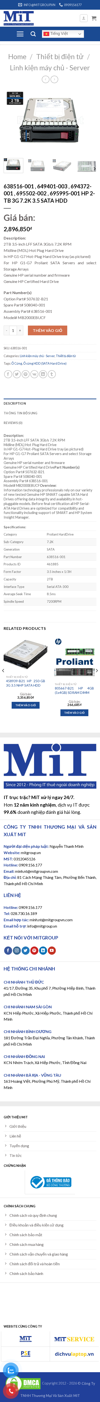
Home (17, 56)
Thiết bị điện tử (59, 56)
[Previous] (11, 121)
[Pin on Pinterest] (26, 374)
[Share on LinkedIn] (43, 374)
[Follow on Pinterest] (34, 950)
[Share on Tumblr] (52, 374)
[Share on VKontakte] (34, 374)
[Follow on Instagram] (17, 950)
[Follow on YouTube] (52, 950)
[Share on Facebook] (8, 374)
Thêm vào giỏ (47, 330)
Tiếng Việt (58, 34)
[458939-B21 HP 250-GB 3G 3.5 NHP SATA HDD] (26, 654)
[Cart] (94, 18)
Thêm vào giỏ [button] (25, 705)
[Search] (33, 33)
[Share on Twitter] (17, 374)
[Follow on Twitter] (26, 950)
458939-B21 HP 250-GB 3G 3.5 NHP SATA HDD (25, 683)
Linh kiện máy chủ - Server (50, 68)
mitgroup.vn (31, 852)
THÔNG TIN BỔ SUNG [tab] (20, 413)
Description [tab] (15, 403)
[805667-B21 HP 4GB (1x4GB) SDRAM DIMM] (74, 658)
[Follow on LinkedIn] (43, 950)
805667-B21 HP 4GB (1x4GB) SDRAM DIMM (74, 690)
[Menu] (20, 34)
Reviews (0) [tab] (13, 423)
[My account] (84, 18)
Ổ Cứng (16, 363)
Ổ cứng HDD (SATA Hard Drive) (45, 363)
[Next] (88, 121)
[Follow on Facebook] (8, 950)
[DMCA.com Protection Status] (23, 1383)
